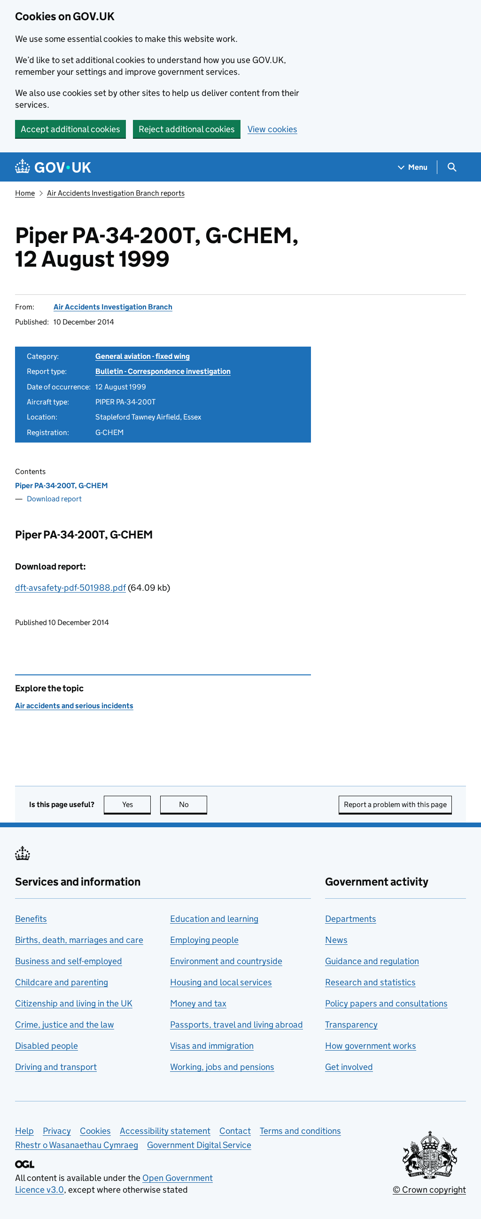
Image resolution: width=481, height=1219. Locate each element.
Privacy (57, 1130)
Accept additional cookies (70, 129)
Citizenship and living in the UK (73, 1003)
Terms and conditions (300, 1130)
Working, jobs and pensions (222, 1066)
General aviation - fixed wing (142, 356)
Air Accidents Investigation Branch (113, 306)
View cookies (272, 129)
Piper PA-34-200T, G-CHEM (61, 485)
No (193, 804)
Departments (350, 918)
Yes (136, 804)
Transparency (351, 1024)
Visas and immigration (212, 1045)
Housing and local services (221, 982)
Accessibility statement (165, 1130)
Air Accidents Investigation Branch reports (116, 193)
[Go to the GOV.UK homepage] (53, 167)
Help (24, 1130)
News (336, 939)
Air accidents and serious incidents (74, 705)
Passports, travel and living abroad (236, 1024)
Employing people (204, 939)
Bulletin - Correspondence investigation (163, 371)
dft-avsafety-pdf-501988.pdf (70, 587)
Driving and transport (56, 1066)
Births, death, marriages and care (79, 939)
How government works (370, 1045)
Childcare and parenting (61, 982)
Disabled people (46, 1045)
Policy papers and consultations (386, 1003)
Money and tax (198, 1003)
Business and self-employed (68, 961)
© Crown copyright (429, 1189)
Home (25, 193)
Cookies (95, 1130)
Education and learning (214, 918)
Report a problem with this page (395, 804)
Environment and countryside (226, 961)
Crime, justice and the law (64, 1024)
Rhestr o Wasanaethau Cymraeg (76, 1145)
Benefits (31, 918)
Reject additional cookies (187, 129)
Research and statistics (370, 982)
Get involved (349, 1066)
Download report (54, 498)
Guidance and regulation (372, 961)
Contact (235, 1130)
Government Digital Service (199, 1145)
